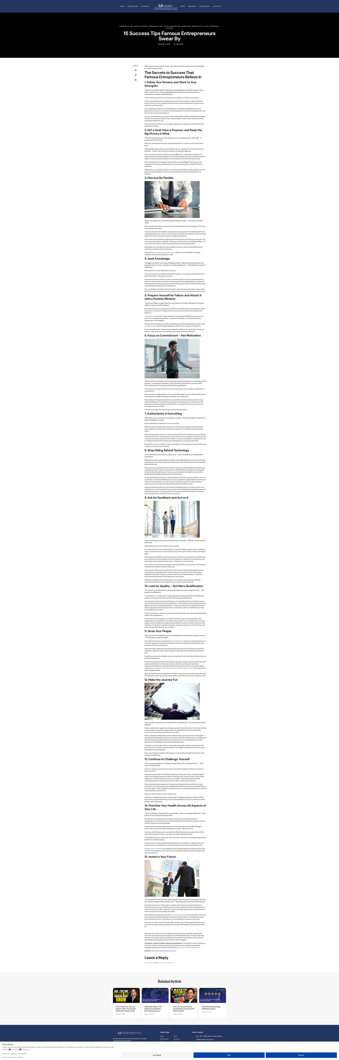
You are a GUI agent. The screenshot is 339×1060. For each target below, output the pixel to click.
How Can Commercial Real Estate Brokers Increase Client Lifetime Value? (183, 1009)
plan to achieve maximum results (164, 252)
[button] (136, 70)
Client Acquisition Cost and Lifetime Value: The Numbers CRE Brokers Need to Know (126, 1009)
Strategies (214, 26)
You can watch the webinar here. (189, 947)
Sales (206, 26)
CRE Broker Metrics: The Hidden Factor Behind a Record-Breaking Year (153, 1009)
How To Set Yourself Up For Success (163, 951)
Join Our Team (204, 6)
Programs (145, 6)
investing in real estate (178, 915)
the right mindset (150, 326)
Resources (192, 6)
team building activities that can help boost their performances (171, 668)
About (183, 6)
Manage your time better (153, 848)
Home (122, 6)
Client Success (132, 6)
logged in (156, 962)
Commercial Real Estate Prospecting (165, 26)
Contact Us (217, 6)
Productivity (197, 26)
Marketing (186, 26)
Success (169, 28)
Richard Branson (177, 641)
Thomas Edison (150, 316)
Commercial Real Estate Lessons (133, 26)
